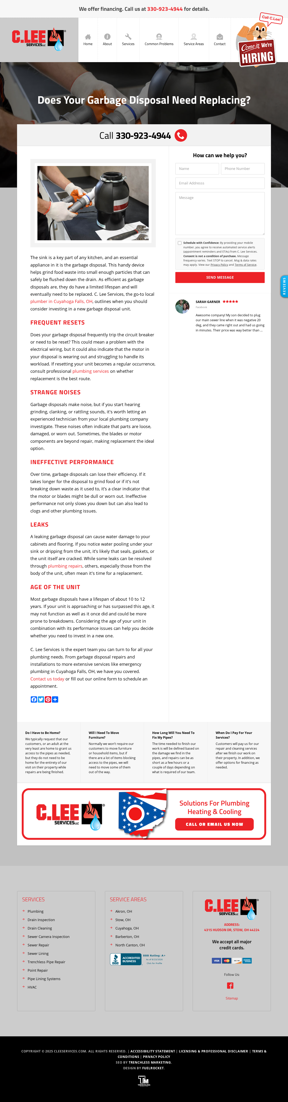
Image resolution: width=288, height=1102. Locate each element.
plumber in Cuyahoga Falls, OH (61, 301)
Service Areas (194, 43)
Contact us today (47, 679)
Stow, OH (122, 919)
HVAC (32, 987)
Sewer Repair (38, 945)
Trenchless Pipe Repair (46, 962)
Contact (220, 43)
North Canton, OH (130, 945)
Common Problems (159, 43)
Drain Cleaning (40, 928)
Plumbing (35, 911)
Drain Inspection (41, 919)
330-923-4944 (165, 9)
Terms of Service (245, 265)
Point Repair (38, 970)
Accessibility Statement (152, 1051)
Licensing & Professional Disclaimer (213, 1051)
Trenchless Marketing (150, 1062)
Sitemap (232, 998)
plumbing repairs (65, 566)
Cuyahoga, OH (127, 928)
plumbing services (90, 371)
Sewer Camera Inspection (49, 936)
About (107, 43)
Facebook (201, 307)
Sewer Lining (38, 953)
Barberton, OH (127, 936)
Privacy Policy (219, 265)
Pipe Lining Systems (44, 978)
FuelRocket (153, 1068)
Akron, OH (123, 911)
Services (128, 43)
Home (87, 43)
